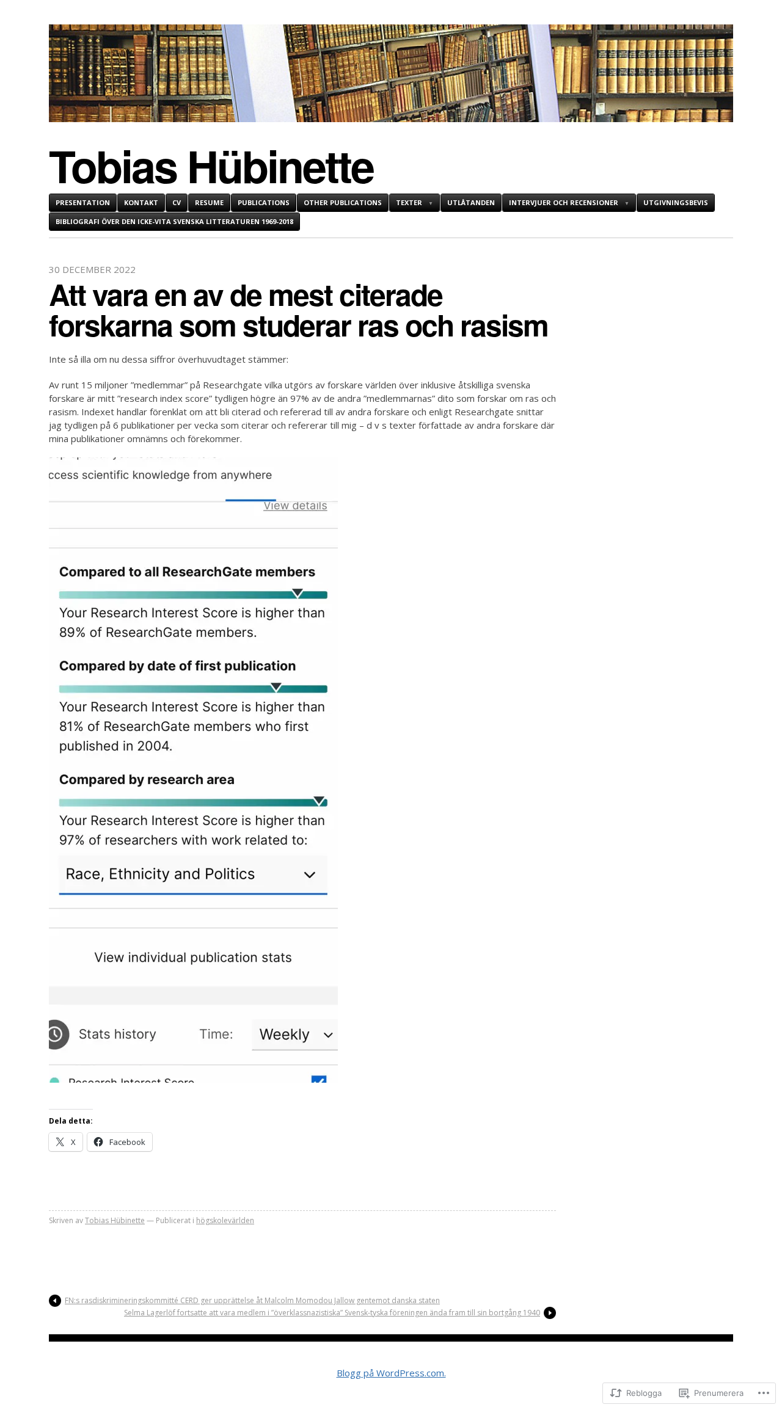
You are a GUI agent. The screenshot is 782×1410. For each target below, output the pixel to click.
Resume (209, 202)
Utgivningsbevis (675, 202)
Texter (409, 202)
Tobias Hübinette (211, 165)
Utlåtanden (471, 202)
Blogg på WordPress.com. (391, 1373)
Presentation (83, 202)
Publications (264, 202)
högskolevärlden (225, 1220)
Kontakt (141, 202)
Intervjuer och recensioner (563, 202)
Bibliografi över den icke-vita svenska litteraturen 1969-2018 (174, 221)
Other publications (343, 202)
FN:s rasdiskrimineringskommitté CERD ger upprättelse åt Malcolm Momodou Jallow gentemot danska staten (252, 1300)
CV (176, 202)
